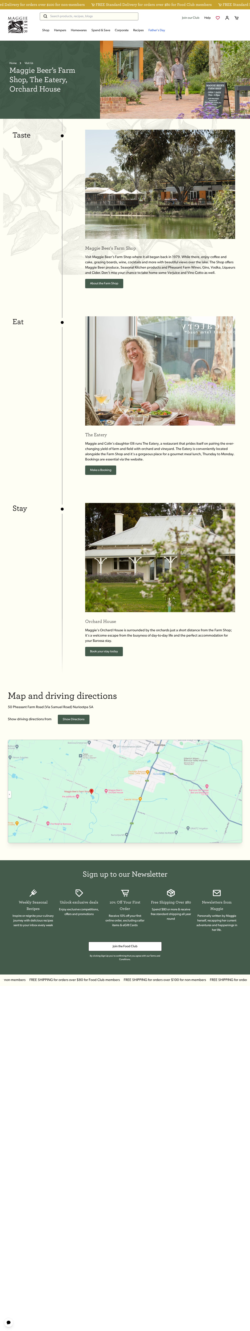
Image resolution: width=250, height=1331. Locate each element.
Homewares (79, 30)
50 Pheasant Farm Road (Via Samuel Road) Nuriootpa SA (50, 707)
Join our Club (190, 18)
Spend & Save (100, 30)
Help (207, 18)
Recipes (138, 30)
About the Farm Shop (104, 283)
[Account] (227, 18)
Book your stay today (104, 651)
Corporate (122, 30)
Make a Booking (100, 470)
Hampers (60, 30)
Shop (45, 30)
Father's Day (156, 30)
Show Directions (74, 719)
